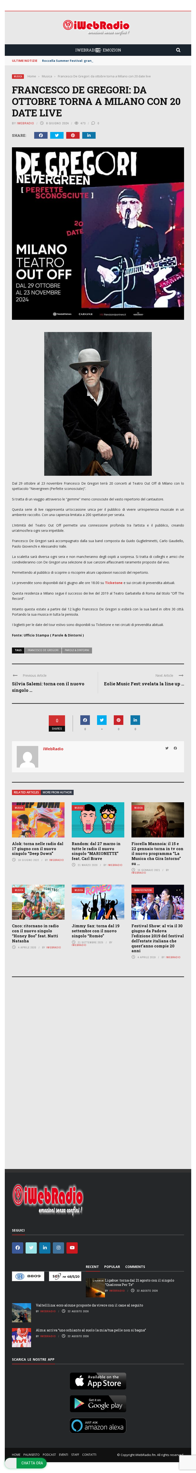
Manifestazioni (143, 890)
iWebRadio (25, 123)
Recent (92, 1266)
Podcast (49, 1455)
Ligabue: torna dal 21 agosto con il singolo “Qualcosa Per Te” (139, 1282)
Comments (135, 1266)
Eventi (63, 1455)
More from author (57, 792)
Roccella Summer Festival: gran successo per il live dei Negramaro (94, 60)
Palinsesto (31, 1455)
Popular (112, 1266)
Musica (18, 76)
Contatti (89, 1455)
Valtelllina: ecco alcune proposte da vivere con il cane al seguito (89, 1305)
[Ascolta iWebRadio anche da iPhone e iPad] (98, 1380)
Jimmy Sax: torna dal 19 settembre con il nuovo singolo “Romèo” (96, 930)
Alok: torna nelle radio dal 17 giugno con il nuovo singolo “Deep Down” (37, 848)
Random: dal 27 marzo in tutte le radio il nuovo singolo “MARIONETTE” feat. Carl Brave (96, 851)
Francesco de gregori (43, 650)
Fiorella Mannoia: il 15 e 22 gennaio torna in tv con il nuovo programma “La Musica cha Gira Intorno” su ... (157, 853)
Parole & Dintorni (77, 650)
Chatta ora (32, 1463)
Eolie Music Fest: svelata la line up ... (144, 684)
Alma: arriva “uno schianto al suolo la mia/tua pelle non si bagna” (91, 1330)
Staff (75, 1455)
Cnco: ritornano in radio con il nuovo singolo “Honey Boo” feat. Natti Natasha (35, 933)
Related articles (26, 792)
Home (16, 1455)
